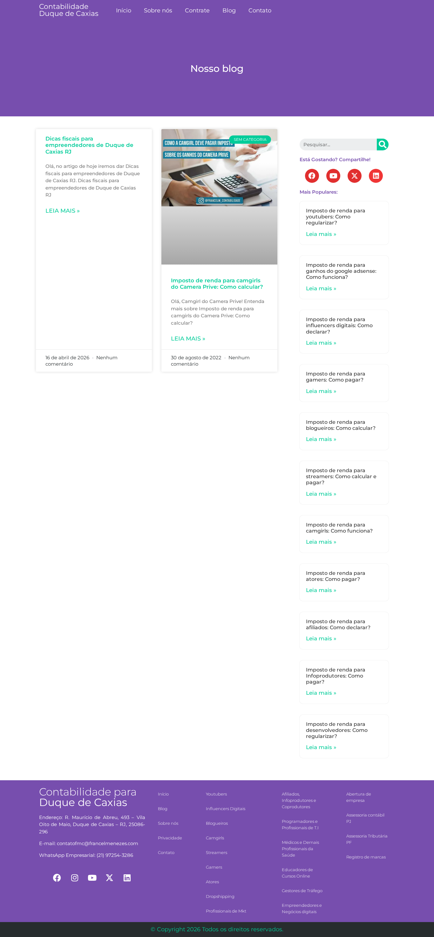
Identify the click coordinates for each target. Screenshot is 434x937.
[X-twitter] (355, 176)
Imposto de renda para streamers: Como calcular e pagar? (341, 476)
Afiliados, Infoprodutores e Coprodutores (299, 800)
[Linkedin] (376, 176)
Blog (229, 10)
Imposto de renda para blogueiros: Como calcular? (341, 425)
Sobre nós (158, 10)
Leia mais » (62, 210)
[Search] (383, 144)
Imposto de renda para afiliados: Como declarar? (338, 624)
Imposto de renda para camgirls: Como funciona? (339, 528)
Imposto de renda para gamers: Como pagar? (335, 377)
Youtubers (216, 793)
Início (123, 10)
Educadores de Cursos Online (297, 872)
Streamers (216, 852)
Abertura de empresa (358, 797)
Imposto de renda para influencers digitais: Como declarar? (339, 325)
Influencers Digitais (225, 808)
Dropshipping (220, 896)
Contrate (197, 10)
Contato (259, 10)
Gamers (214, 867)
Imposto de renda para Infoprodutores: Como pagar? (335, 676)
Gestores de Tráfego (302, 890)
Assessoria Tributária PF (367, 839)
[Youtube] (333, 176)
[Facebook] (312, 176)
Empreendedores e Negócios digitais (302, 908)
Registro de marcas (366, 856)
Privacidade (170, 837)
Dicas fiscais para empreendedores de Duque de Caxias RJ (89, 145)
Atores (212, 881)
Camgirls (215, 837)
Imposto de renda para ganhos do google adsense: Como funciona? (341, 271)
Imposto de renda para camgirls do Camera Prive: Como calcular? (217, 283)
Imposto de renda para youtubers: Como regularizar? (335, 217)
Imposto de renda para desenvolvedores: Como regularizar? (337, 730)
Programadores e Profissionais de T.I (300, 824)
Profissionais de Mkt (226, 910)
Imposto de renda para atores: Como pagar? (335, 576)
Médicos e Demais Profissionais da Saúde (300, 849)
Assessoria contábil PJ (365, 818)
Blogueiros (217, 823)
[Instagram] (75, 877)
